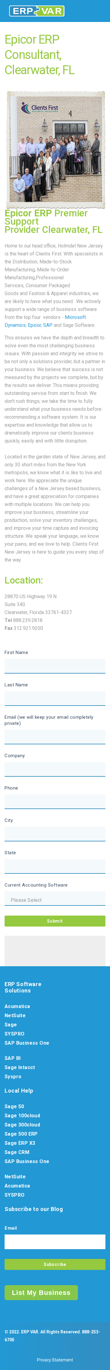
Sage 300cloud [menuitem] (22, 1125)
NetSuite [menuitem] (15, 1015)
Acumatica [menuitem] (17, 1006)
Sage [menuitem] (11, 1025)
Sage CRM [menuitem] (17, 1152)
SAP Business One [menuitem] (27, 1043)
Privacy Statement (55, 1359)
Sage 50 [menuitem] (14, 1106)
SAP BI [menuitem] (12, 1058)
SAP (48, 325)
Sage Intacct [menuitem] (20, 1067)
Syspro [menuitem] (13, 1076)
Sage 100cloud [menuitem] (22, 1116)
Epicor (34, 325)
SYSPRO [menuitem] (14, 1034)
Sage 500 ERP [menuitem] (21, 1134)
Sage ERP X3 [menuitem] (20, 1143)
